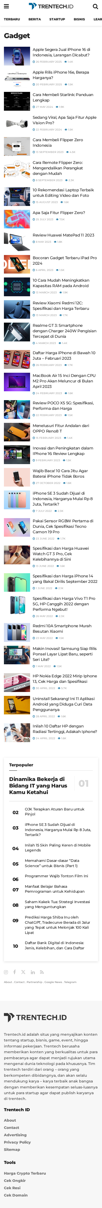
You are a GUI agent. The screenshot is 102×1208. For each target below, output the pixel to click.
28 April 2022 (45, 716)
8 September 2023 (49, 180)
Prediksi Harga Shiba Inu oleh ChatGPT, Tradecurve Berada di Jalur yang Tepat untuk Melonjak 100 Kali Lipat (57, 925)
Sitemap (12, 1149)
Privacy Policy (17, 1142)
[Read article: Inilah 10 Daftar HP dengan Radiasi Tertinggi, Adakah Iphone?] (17, 732)
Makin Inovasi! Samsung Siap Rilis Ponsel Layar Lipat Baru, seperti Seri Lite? (65, 654)
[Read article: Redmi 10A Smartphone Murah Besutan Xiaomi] (17, 632)
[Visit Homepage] (51, 6)
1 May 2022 (43, 666)
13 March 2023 (46, 292)
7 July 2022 (43, 511)
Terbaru (12, 19)
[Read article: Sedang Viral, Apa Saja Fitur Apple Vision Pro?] (17, 124)
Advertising (15, 1135)
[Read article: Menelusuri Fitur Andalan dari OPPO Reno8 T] (17, 432)
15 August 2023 (46, 202)
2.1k (60, 588)
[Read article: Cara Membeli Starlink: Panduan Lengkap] (17, 101)
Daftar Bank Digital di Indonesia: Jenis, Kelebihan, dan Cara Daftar (54, 945)
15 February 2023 (48, 438)
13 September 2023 (49, 152)
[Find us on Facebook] (14, 972)
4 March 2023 (45, 343)
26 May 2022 (44, 616)
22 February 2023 (48, 415)
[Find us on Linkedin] (33, 972)
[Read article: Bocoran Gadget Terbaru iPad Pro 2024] (17, 264)
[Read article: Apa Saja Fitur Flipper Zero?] (17, 219)
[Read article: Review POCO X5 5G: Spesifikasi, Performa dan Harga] (17, 409)
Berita (35, 19)
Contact (19, 982)
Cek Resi (12, 1188)
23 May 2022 (44, 638)
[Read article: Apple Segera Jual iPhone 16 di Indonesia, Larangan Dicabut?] (17, 56)
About (8, 982)
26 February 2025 (48, 61)
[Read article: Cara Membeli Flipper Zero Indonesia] (17, 146)
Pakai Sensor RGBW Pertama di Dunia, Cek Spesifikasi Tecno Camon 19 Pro (63, 526)
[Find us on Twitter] (23, 972)
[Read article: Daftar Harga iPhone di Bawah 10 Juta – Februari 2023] (17, 359)
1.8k (59, 242)
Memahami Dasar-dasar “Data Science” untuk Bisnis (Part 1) (52, 863)
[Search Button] (95, 6)
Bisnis (79, 19)
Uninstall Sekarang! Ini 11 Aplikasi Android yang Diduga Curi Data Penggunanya (64, 704)
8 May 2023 (43, 242)
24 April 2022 (45, 738)
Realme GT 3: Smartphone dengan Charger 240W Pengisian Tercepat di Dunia (64, 331)
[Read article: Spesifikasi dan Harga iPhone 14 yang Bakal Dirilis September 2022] (17, 582)
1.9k (61, 107)
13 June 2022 (44, 566)
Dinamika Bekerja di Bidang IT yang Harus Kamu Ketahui (38, 785)
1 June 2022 (43, 588)
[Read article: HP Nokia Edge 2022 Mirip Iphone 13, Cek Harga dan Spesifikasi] (17, 682)
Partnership (34, 982)
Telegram (70, 982)
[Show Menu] (6, 6)
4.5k (72, 152)
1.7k (65, 315)
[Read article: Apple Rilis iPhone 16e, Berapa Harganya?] (17, 78)
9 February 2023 (47, 460)
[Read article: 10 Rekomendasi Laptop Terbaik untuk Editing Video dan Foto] (17, 196)
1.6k (66, 202)
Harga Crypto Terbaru (25, 1173)
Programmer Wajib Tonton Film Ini (56, 876)
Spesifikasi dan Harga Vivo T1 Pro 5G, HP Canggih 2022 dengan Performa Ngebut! (64, 604)
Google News (53, 982)
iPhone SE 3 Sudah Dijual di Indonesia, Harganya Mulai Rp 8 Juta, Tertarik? (63, 499)
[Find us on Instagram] (6, 972)
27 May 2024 (44, 107)
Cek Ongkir (15, 1180)
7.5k (62, 219)
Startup (57, 19)
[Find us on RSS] (42, 972)
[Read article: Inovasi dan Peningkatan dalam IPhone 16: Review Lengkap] (17, 454)
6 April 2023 (44, 270)
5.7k (63, 688)
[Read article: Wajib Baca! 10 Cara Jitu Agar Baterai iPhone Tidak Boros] (17, 477)
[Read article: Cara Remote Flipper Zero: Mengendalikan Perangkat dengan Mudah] (17, 169)
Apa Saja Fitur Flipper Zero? (59, 212)
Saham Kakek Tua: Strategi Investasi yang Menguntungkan (57, 904)
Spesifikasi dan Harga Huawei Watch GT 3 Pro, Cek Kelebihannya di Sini (61, 554)
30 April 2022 (45, 688)
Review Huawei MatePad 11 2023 (63, 235)
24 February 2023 (48, 393)
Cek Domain (16, 1195)
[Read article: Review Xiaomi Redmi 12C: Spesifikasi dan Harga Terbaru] (17, 309)
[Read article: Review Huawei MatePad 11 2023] (17, 241)
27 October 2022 (47, 483)
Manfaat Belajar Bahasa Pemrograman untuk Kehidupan (54, 889)
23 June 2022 (44, 538)
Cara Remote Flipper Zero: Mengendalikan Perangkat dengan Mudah (58, 168)
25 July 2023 (44, 219)
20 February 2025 (48, 84)
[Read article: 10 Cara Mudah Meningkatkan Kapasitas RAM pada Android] (17, 286)
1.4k (70, 61)
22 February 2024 (48, 129)
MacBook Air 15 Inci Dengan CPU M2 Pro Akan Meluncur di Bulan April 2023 (64, 381)
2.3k (71, 180)
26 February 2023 (48, 365)
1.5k (70, 84)
